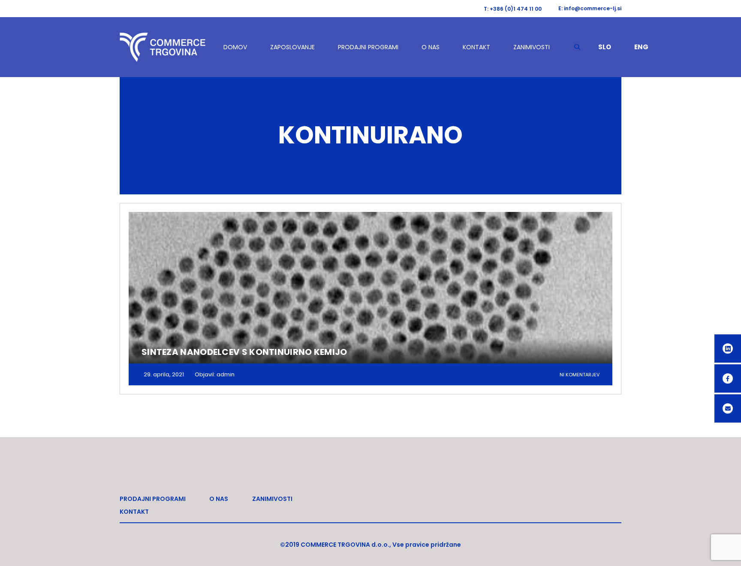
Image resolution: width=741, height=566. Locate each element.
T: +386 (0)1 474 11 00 (513, 8)
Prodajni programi (368, 47)
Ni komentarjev (579, 374)
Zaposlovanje (292, 47)
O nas (431, 47)
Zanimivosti (531, 47)
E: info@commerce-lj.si (589, 8)
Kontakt (476, 47)
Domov (235, 47)
